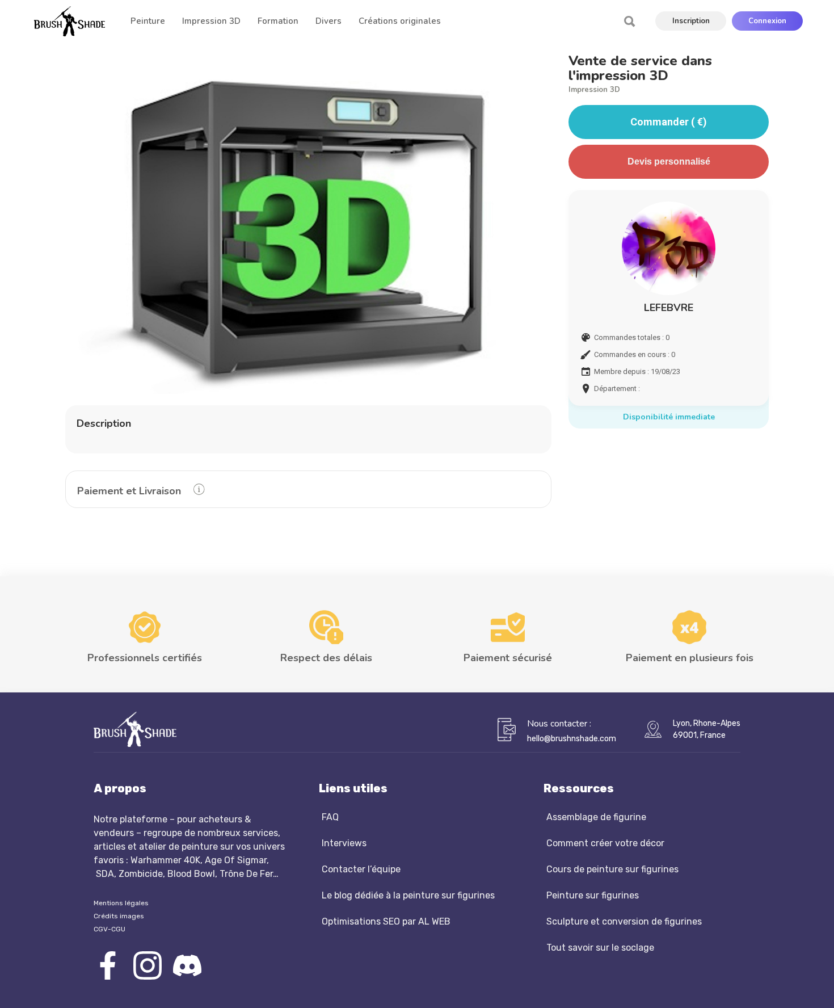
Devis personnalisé (668, 161)
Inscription (691, 21)
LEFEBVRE (668, 307)
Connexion (767, 21)
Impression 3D (594, 90)
